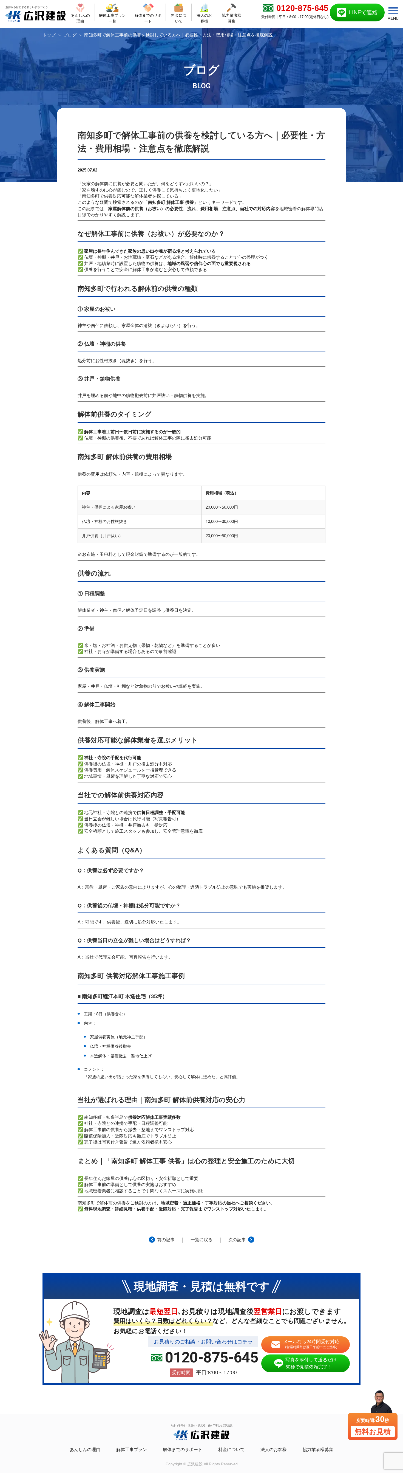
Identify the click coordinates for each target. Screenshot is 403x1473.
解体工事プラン (131, 1449)
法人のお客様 (273, 1449)
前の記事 (166, 1239)
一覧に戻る (201, 1239)
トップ (49, 34)
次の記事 (237, 1239)
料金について (231, 1449)
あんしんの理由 (85, 1449)
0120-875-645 (211, 1357)
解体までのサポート (182, 1449)
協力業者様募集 (318, 1449)
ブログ (69, 34)
